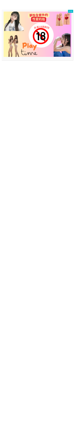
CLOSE (70, 11)
